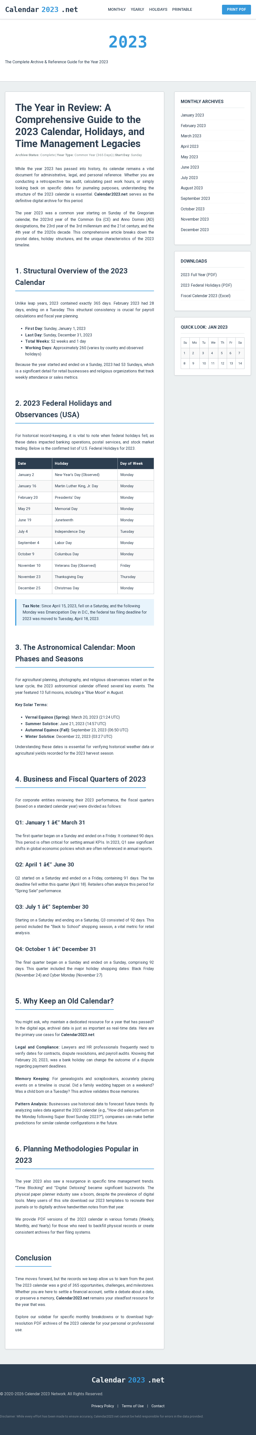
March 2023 (191, 136)
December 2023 (195, 229)
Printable (182, 9)
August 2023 (192, 188)
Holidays (158, 9)
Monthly (117, 9)
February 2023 (193, 125)
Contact (158, 1406)
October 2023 (193, 209)
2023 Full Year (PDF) (199, 274)
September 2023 (195, 198)
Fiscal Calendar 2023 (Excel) (205, 295)
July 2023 (189, 177)
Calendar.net (41, 9)
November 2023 (195, 219)
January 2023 (192, 115)
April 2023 (190, 146)
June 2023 (190, 167)
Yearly (137, 9)
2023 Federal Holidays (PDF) (206, 285)
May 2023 (189, 157)
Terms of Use (133, 1406)
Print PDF (236, 10)
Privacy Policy (103, 1406)
